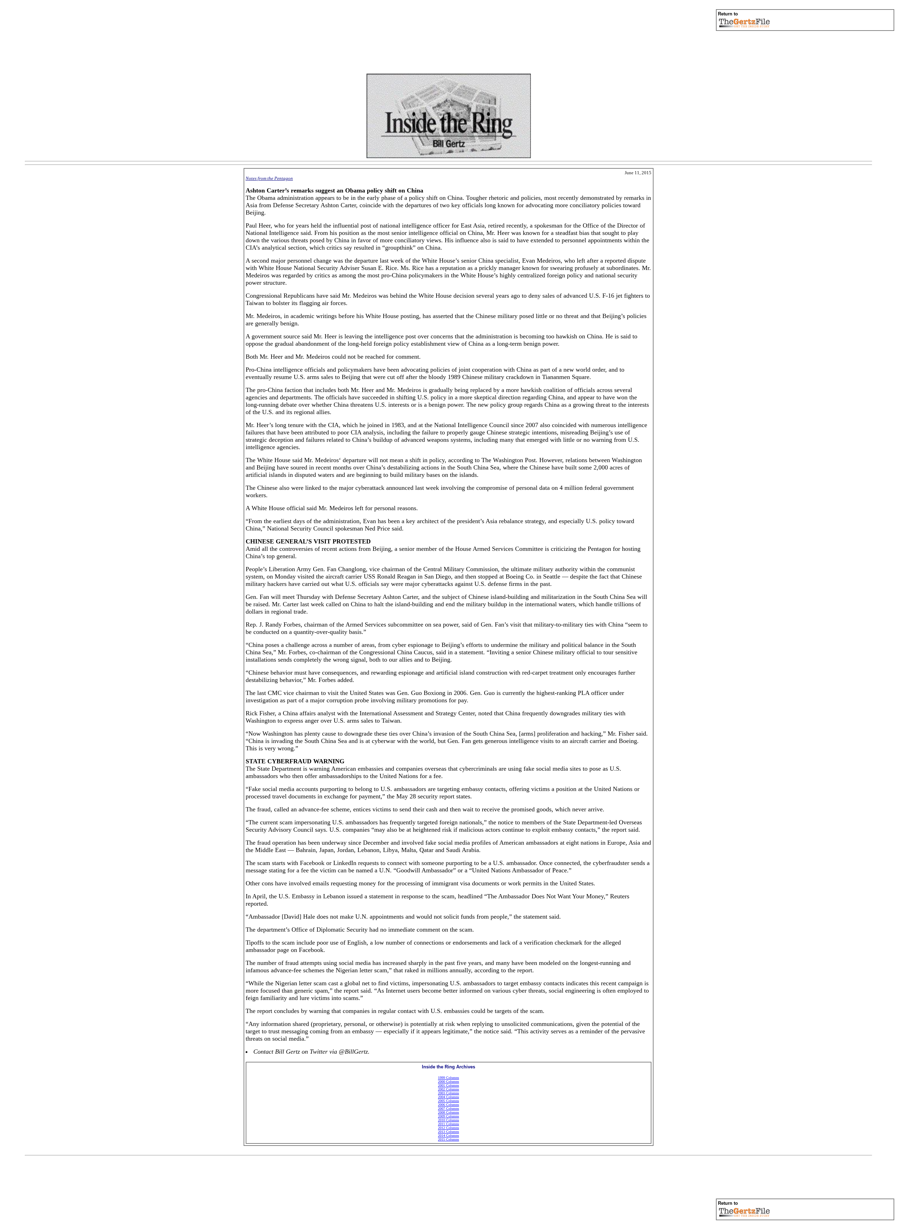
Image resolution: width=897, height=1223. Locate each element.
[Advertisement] (448, 52)
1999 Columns (448, 1078)
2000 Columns (448, 1081)
